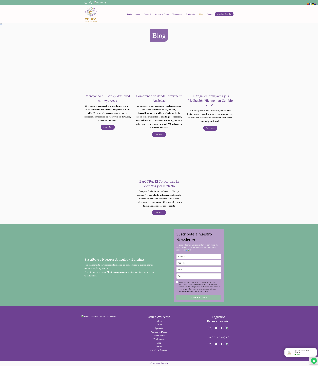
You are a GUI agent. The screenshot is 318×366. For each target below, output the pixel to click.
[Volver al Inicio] (90, 14)
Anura (137, 14)
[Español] (308, 3)
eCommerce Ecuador (159, 363)
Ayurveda (148, 14)
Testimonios (190, 14)
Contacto (210, 14)
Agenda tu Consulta (224, 14)
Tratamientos (177, 14)
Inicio (129, 14)
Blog (201, 14)
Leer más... (107, 127)
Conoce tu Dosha (162, 14)
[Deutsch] (313, 3)
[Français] (310, 3)
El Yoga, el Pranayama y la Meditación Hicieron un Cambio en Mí (210, 100)
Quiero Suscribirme (199, 297)
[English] (315, 3)
